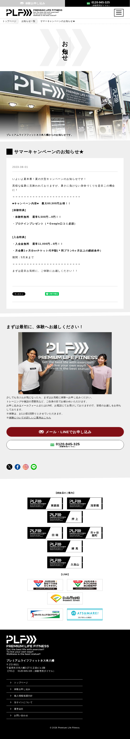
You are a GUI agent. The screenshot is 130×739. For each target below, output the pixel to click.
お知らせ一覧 (28, 21)
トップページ (9, 21)
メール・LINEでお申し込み (69, 432)
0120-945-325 (68, 444)
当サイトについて (23, 702)
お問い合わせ (21, 715)
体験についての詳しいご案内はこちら (30, 417)
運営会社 (18, 709)
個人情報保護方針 (23, 696)
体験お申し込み (22, 689)
